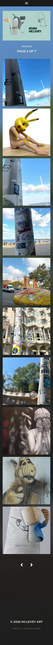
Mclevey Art (32, 621)
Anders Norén (32, 628)
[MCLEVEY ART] (26, 26)
